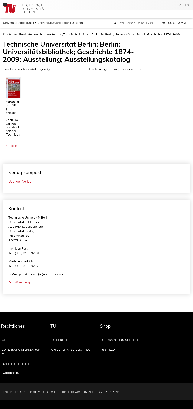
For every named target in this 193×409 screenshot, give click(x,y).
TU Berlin (59, 340)
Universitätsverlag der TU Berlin (60, 23)
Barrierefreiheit (15, 364)
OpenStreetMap (19, 282)
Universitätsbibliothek (18, 23)
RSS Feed (108, 349)
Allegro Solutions (104, 392)
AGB (5, 340)
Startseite (10, 34)
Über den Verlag (19, 181)
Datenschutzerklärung (21, 352)
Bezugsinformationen (119, 340)
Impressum (11, 373)
